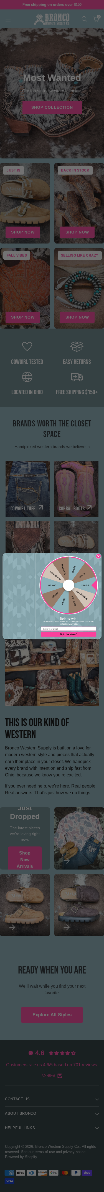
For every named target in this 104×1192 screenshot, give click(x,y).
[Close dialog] (98, 556)
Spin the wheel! (68, 634)
